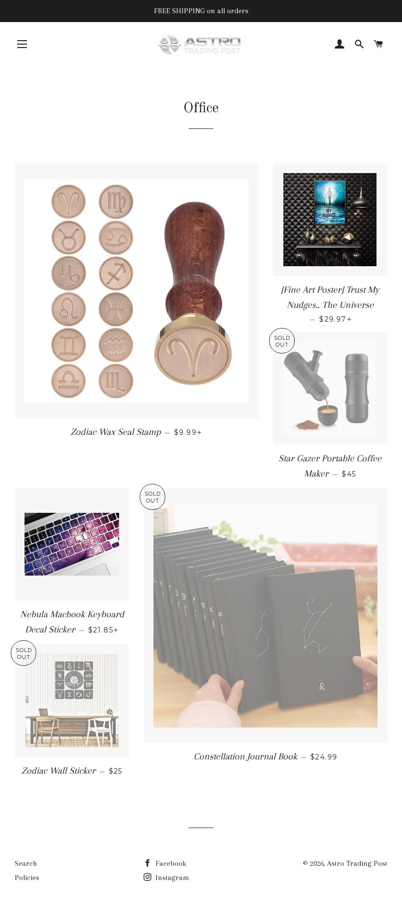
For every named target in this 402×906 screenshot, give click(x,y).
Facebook (169, 863)
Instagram (171, 877)
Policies (27, 877)
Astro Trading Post (357, 863)
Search (26, 863)
